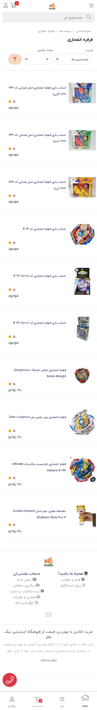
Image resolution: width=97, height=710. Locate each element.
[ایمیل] (48, 615)
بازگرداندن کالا (25, 603)
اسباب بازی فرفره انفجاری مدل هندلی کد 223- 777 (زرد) (37, 185)
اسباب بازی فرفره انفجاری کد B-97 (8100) (39, 275)
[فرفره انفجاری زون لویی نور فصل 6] (82, 422)
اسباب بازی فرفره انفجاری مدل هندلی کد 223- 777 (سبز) (37, 138)
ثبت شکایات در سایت (25, 591)
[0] (13, 6)
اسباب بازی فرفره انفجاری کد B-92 (44, 228)
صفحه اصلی (83, 30)
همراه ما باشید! (71, 573)
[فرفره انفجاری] (48, 562)
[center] (89, 17)
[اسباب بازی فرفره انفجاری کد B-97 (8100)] (82, 281)
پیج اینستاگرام (71, 585)
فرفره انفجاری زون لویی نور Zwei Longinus (37, 417)
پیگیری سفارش (24, 585)
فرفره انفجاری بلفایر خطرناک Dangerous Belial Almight (40, 373)
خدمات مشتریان (26, 573)
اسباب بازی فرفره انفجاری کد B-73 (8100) (39, 322)
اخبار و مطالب (71, 580)
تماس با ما (25, 580)
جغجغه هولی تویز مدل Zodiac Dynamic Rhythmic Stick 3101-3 (39, 514)
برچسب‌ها (65, 30)
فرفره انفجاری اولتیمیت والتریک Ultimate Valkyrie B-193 (39, 467)
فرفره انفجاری (46, 30)
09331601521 (48, 661)
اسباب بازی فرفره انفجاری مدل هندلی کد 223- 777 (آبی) (37, 91)
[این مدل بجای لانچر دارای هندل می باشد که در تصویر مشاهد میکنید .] (82, 187)
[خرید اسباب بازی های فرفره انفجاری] (82, 328)
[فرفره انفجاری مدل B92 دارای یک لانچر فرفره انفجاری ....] (82, 234)
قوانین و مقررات (24, 597)
